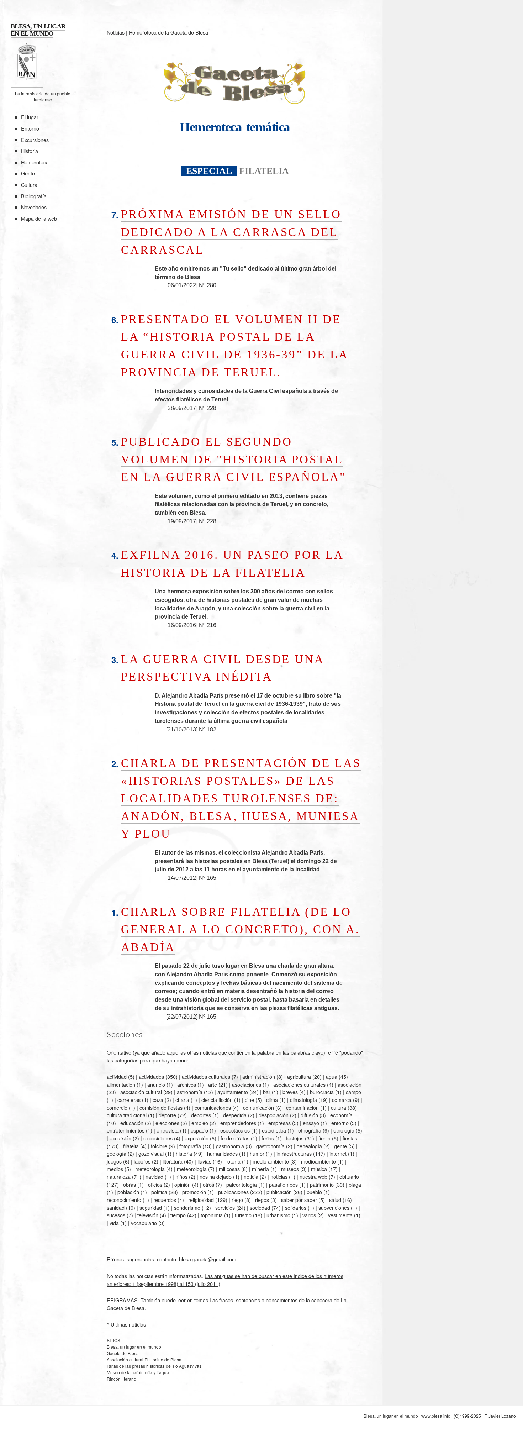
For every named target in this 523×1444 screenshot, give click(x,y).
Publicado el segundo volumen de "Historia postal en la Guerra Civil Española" (233, 459)
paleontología (241, 1184)
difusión (309, 1115)
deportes (201, 1115)
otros (208, 1184)
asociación (349, 1084)
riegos (262, 1199)
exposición (196, 1138)
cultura (338, 1107)
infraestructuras (294, 1153)
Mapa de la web (39, 218)
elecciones (167, 1123)
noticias (278, 1176)
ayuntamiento (232, 1092)
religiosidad (201, 1199)
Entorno (30, 128)
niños (181, 1176)
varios (309, 1215)
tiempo (178, 1215)
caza (158, 1099)
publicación (279, 1192)
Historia (29, 150)
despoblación (274, 1115)
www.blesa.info (436, 1416)
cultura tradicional (127, 1115)
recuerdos (164, 1199)
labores (142, 1161)
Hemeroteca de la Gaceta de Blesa (168, 32)
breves (290, 1092)
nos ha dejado (216, 1176)
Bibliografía (34, 196)
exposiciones (158, 1138)
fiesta (324, 1138)
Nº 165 (207, 878)
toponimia (212, 1215)
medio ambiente (271, 1161)
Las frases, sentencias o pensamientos (254, 1300)
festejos (294, 1138)
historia (184, 1153)
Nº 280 (207, 285)
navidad (154, 1176)
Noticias (116, 32)
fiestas (350, 1138)
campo (353, 1092)
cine (249, 1099)
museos (290, 1168)
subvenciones (333, 1207)
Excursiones (35, 139)
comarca (342, 1099)
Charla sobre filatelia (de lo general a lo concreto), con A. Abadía (240, 929)
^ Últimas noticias (126, 1324)
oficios (155, 1184)
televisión (147, 1215)
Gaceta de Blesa (123, 1353)
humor (257, 1153)
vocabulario (144, 1223)
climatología (303, 1099)
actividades (151, 1076)
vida (114, 1223)
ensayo (311, 1123)
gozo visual (151, 1153)
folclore (159, 1146)
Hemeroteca (35, 162)
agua (331, 1076)
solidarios (295, 1207)
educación (131, 1123)
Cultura (29, 184)
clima (272, 1099)
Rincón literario (121, 1379)
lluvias (204, 1161)
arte (212, 1084)
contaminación (302, 1107)
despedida (235, 1115)
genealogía (309, 1146)
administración (258, 1076)
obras (129, 1184)
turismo (243, 1215)
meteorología (192, 1168)
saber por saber (299, 1199)
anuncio (156, 1084)
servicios (225, 1207)
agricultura (299, 1076)
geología (116, 1153)
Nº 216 (207, 625)
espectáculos (235, 1130)
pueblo (314, 1192)
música (319, 1168)
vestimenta (340, 1215)
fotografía (190, 1146)
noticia (251, 1176)
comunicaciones (213, 1107)
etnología (343, 1130)
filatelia (131, 1146)
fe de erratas (235, 1138)
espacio (199, 1130)
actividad (117, 1076)
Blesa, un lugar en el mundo (134, 1347)
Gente (28, 173)
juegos (114, 1161)
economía (341, 1115)
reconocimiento (124, 1199)
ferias (268, 1138)
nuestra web (313, 1176)
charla (182, 1099)
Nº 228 (207, 408)
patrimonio (322, 1184)
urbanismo (278, 1215)
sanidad (116, 1207)
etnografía (309, 1130)
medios (115, 1168)
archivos (186, 1084)
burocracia (322, 1092)
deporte (167, 1115)
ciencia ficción (217, 1099)
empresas (279, 1123)
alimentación (121, 1084)
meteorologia (150, 1168)
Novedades (34, 207)
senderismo (187, 1207)
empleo (199, 1123)
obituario (349, 1176)
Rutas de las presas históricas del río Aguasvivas (154, 1366)
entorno (340, 1123)
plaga (355, 1184)
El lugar (29, 117)
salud (335, 1199)
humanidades (222, 1153)
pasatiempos (283, 1184)
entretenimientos (125, 1130)
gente (340, 1146)
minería (260, 1168)
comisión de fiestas (161, 1107)
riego (237, 1199)
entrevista (168, 1130)
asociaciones (246, 1084)
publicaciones (233, 1192)
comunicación (258, 1107)
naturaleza (119, 1176)
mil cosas (229, 1168)
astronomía (189, 1092)
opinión (182, 1184)
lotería (233, 1161)
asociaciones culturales (299, 1084)
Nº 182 (207, 729)
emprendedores (238, 1123)
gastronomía (270, 1146)
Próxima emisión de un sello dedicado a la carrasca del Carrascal (231, 232)
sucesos (116, 1215)
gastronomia (230, 1146)
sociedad (260, 1207)
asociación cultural (141, 1092)
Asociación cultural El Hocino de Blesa (144, 1359)
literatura (173, 1161)
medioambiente (318, 1161)
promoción (194, 1192)
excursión (120, 1138)
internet (338, 1153)
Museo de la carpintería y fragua (138, 1372)
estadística (274, 1130)
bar (266, 1092)
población (128, 1192)
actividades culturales (206, 1076)
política (159, 1192)
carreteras (129, 1099)
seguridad (150, 1207)
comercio (117, 1107)
